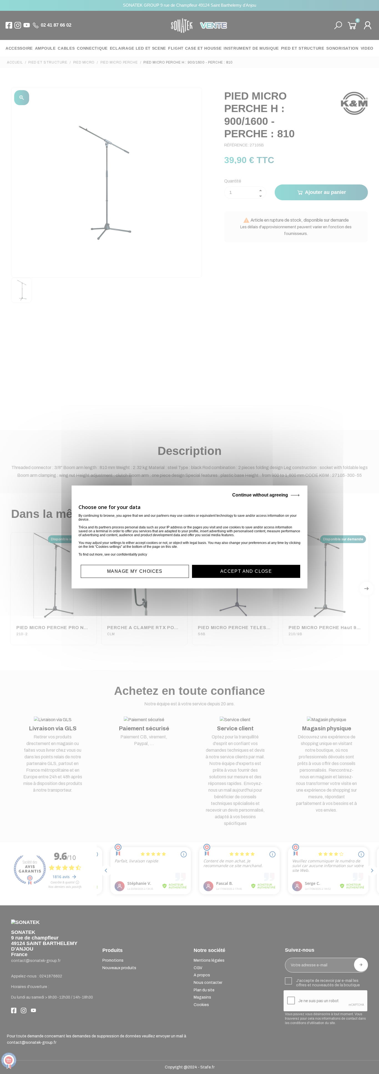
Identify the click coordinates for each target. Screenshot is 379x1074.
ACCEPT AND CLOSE (246, 571)
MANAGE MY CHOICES (135, 571)
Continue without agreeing (260, 495)
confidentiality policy (132, 554)
